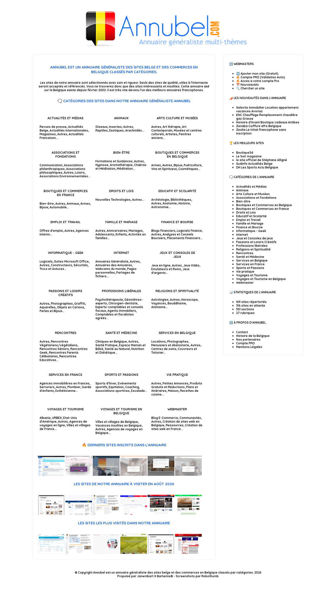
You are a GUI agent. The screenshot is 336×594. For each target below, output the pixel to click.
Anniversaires (117, 230)
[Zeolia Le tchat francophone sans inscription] (51, 475)
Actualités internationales (69, 130)
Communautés (190, 418)
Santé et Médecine (121, 333)
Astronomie (159, 207)
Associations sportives (112, 391)
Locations (158, 341)
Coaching (132, 387)
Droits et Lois (121, 191)
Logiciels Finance (189, 230)
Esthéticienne (65, 391)
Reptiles (101, 130)
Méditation (125, 168)
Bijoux (178, 165)
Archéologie (160, 199)
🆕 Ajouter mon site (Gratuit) (257, 73)
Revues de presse (53, 127)
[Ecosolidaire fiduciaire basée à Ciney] (133, 553)
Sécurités (81, 265)
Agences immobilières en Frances (65, 383)
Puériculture (192, 165)
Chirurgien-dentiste (122, 303)
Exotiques (116, 130)
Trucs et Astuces (52, 269)
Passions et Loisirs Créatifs (65, 293)
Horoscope (189, 299)
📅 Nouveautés (247, 84)
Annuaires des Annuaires (113, 265)
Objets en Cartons (70, 307)
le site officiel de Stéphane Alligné (261, 160)
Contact (242, 332)
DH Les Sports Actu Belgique (257, 167)
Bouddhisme (177, 303)
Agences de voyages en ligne (63, 423)
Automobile (58, 207)
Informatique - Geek (65, 253)
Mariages (136, 230)
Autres (62, 134)
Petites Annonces (175, 383)
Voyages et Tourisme (65, 409)
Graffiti (79, 303)
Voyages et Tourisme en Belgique (121, 411)
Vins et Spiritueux (164, 169)
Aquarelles (48, 307)
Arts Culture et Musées (177, 118)
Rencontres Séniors (54, 349)
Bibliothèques (181, 199)
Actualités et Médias (65, 118)
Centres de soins (163, 349)
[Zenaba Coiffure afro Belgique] (78, 475)
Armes (156, 165)
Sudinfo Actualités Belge (254, 163)
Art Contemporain (168, 128)
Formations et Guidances (114, 161)
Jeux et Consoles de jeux (177, 255)
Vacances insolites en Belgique (118, 425)
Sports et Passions (121, 375)
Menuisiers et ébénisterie (170, 345)
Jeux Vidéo (191, 265)
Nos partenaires (248, 339)
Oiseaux (101, 127)
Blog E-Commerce (164, 418)
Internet (121, 253)
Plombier (73, 387)
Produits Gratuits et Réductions (176, 385)
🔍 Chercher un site (250, 88)
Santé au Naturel (117, 349)
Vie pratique (177, 375)
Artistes (171, 134)
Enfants (121, 234)
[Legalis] (188, 553)
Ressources (174, 425)
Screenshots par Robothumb (197, 576)
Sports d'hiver (105, 383)
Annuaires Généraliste (111, 261)
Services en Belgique (177, 333)
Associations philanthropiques (61, 167)
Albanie (45, 418)
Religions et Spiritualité (177, 291)
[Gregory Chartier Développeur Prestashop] (106, 553)
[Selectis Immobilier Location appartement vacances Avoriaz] (106, 475)
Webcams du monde (110, 269)
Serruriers (47, 387)
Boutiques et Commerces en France (66, 193)
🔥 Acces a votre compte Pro (257, 81)
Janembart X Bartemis (153, 576)
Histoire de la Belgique (253, 336)
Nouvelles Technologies (113, 199)
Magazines (48, 134)
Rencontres (65, 333)
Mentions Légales (249, 347)
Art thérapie (172, 127)
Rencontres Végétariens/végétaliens (58, 343)
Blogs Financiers (163, 230)
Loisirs (80, 172)
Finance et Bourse (177, 222)
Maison (173, 391)
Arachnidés (133, 130)
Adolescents (104, 234)
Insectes (115, 127)
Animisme (158, 307)
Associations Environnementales (64, 176)
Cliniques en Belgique (111, 341)
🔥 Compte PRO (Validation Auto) (260, 77)
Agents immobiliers (121, 311)
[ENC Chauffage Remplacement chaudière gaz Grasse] (133, 475)
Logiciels (46, 261)
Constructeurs (61, 265)
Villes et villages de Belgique (116, 422)
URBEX (57, 418)
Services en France (65, 375)
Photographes (177, 341)
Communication (51, 165)
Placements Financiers (183, 238)
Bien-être (121, 152)
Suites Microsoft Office (71, 261)
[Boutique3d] (51, 514)
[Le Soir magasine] (78, 514)
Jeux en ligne (160, 265)
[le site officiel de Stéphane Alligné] (106, 514)
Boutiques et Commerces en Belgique (177, 154)
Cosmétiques (188, 169)
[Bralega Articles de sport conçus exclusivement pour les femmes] (51, 553)
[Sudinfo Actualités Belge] (133, 514)
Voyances (158, 303)
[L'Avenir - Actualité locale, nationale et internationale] (188, 514)
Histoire (184, 203)
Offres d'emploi (51, 230)
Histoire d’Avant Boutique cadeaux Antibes (267, 122)
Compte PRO (245, 343)
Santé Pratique (106, 345)
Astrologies (159, 299)
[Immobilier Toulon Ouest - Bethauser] (188, 475)
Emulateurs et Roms (166, 269)
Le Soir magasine (249, 156)
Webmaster (177, 409)
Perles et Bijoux (51, 311)
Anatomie (170, 203)
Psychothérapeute (109, 299)
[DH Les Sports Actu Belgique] (161, 514)
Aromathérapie (121, 165)
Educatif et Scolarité (177, 191)
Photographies (62, 303)
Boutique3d (244, 152)
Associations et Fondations (65, 154)
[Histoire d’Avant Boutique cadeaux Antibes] (161, 475)
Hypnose (101, 165)
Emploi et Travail (65, 222)
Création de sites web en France (176, 427)
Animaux (121, 118)
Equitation (116, 387)
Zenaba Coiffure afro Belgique (258, 126)
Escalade (138, 391)
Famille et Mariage (121, 222)
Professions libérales (121, 291)
